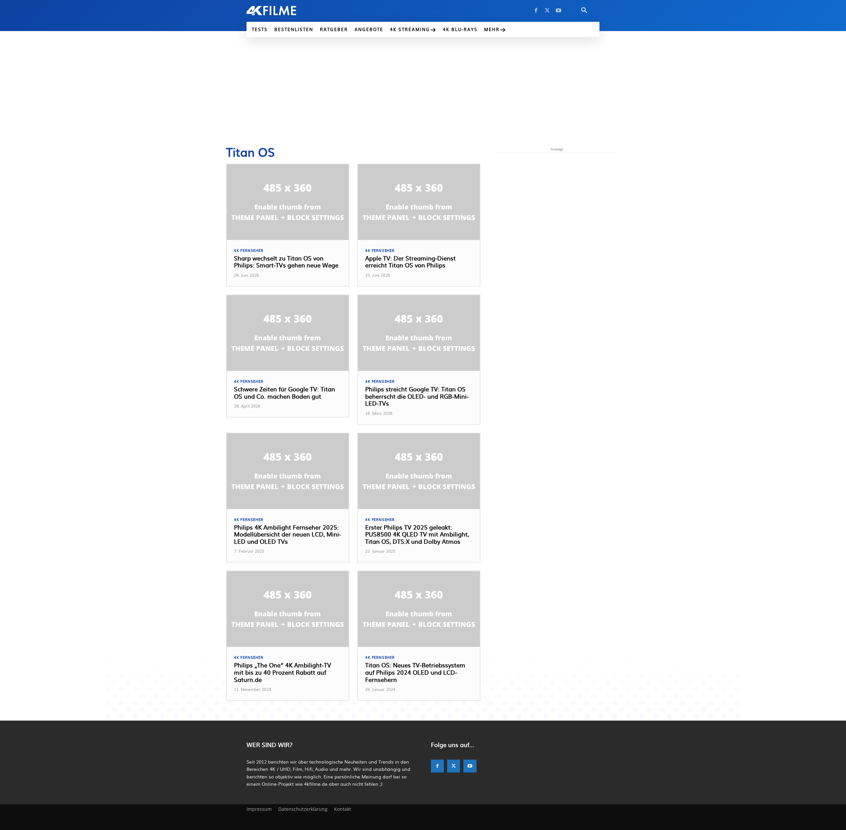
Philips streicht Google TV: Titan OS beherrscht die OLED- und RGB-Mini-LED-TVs (417, 396)
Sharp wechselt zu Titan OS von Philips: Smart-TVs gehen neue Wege (286, 262)
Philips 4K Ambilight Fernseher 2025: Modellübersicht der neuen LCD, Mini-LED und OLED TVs (287, 534)
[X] (547, 11)
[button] (584, 10)
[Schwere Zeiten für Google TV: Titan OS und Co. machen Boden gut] (288, 333)
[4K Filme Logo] (281, 10)
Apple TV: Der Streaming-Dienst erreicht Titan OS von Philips (410, 262)
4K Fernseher (248, 250)
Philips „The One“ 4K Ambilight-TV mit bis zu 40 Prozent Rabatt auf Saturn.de (282, 672)
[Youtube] (558, 11)
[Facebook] (536, 11)
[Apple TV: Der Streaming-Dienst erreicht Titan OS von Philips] (419, 202)
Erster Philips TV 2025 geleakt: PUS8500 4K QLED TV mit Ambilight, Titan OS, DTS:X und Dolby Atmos (417, 534)
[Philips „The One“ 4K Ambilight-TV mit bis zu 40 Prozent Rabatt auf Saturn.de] (288, 609)
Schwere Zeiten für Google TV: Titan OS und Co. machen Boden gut (284, 392)
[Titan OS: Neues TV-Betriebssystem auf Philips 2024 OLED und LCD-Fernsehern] (419, 609)
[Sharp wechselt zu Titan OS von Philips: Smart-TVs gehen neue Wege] (288, 202)
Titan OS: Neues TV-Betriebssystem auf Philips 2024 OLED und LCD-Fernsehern (415, 672)
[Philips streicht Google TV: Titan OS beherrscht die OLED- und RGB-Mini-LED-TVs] (419, 333)
